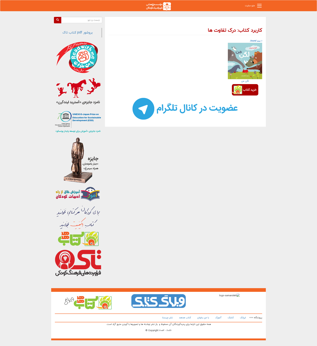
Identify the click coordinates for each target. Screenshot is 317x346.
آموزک (218, 317)
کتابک (231, 317)
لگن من (245, 81)
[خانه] (158, 6)
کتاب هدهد (185, 317)
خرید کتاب (249, 90)
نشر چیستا (167, 317)
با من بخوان (203, 317)
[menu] (259, 6)
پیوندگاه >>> (255, 317)
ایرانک (243, 317)
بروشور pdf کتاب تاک (78, 32)
